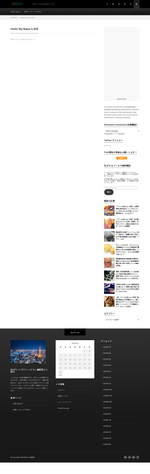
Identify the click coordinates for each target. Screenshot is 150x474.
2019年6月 (107, 353)
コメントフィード (64, 402)
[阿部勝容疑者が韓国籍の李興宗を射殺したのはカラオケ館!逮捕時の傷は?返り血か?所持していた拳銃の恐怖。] (109, 263)
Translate (121, 134)
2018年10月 (107, 402)
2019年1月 (107, 383)
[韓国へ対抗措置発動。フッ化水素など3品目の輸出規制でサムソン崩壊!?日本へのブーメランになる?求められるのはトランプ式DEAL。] (109, 275)
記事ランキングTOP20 (32, 12)
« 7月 (60, 375)
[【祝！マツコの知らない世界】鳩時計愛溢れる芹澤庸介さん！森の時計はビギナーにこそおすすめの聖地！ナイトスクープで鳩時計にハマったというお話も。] (109, 301)
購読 (109, 192)
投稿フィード (63, 396)
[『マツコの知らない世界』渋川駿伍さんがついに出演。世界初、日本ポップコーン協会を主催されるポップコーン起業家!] (109, 223)
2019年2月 (107, 377)
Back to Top (75, 332)
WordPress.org (63, 408)
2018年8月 (107, 414)
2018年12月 (107, 390)
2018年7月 (107, 420)
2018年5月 (107, 432)
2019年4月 (107, 365)
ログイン (61, 390)
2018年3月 (107, 444)
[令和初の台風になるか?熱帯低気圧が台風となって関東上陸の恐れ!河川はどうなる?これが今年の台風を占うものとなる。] (109, 288)
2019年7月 (107, 347)
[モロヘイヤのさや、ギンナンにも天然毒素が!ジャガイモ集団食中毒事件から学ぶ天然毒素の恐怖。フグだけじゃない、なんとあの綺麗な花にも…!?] (109, 249)
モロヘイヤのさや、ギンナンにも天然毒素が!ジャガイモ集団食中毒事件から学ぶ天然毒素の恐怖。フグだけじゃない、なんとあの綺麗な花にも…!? (127, 249)
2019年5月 (107, 359)
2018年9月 (107, 408)
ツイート (107, 146)
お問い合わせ (15, 12)
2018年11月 (107, 396)
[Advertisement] (121, 62)
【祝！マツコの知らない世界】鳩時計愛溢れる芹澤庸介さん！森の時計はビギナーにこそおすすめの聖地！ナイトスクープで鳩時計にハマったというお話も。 (127, 301)
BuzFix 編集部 (30, 457)
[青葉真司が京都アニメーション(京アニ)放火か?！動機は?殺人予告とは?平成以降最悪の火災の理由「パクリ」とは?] (109, 236)
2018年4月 (107, 438)
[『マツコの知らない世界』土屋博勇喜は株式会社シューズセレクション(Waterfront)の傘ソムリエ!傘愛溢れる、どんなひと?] (109, 210)
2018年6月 (107, 426)
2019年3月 (107, 371)
